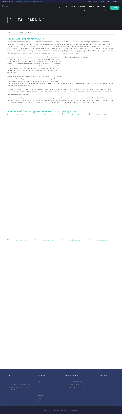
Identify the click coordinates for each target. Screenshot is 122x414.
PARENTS (102, 1)
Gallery (39, 398)
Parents (39, 387)
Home (59, 8)
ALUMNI (108, 1)
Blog (39, 381)
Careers (39, 392)
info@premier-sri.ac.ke (36, 1)
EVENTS (95, 1)
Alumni (39, 390)
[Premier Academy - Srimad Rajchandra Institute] (7, 7)
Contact (114, 8)
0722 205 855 (19, 1)
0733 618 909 (26, 1)
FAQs (39, 401)
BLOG (89, 1)
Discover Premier (18, 32)
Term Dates (40, 395)
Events (39, 384)
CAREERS (115, 1)
